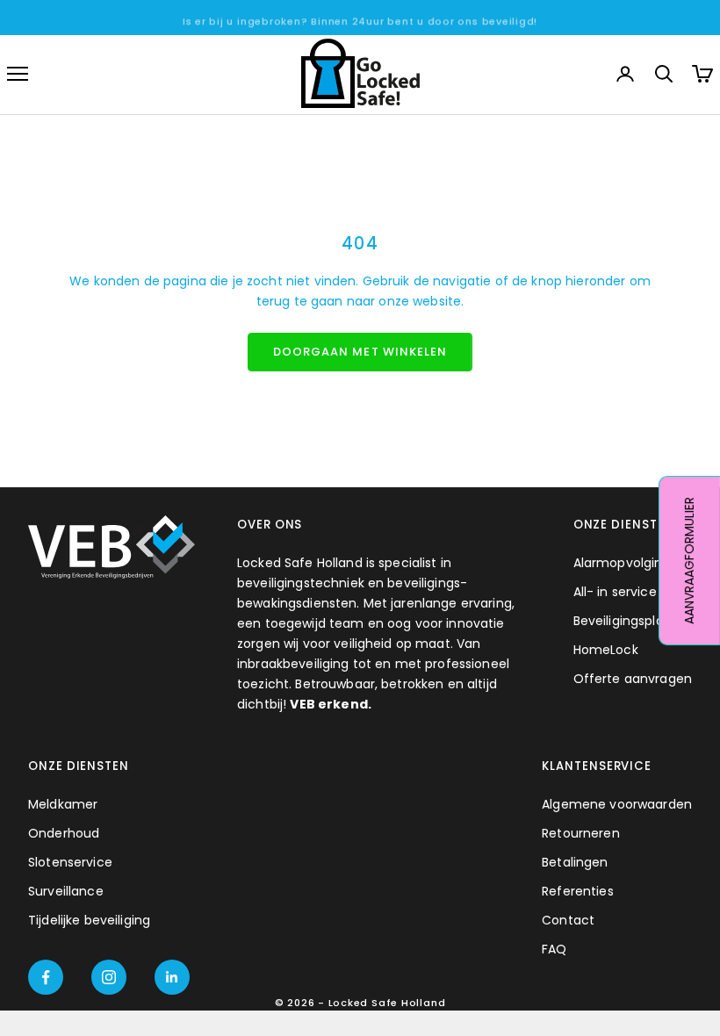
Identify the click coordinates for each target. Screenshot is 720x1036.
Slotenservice (70, 862)
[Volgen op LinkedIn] (172, 977)
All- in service (615, 592)
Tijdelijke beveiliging (89, 920)
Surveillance (66, 891)
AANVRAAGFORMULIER (689, 560)
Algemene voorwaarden (617, 804)
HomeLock (605, 649)
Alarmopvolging (622, 563)
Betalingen (575, 862)
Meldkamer (62, 804)
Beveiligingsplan (622, 621)
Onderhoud (63, 833)
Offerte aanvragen (632, 678)
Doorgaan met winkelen (360, 351)
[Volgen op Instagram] (109, 977)
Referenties (578, 891)
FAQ (554, 949)
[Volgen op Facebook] (45, 977)
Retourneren (581, 833)
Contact (568, 920)
